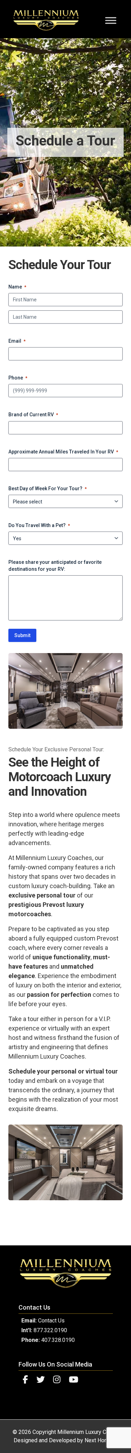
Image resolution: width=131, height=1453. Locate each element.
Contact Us (51, 1320)
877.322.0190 (50, 1330)
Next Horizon (101, 1440)
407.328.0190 (58, 1340)
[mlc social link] (25, 1380)
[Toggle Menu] (110, 20)
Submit (22, 635)
